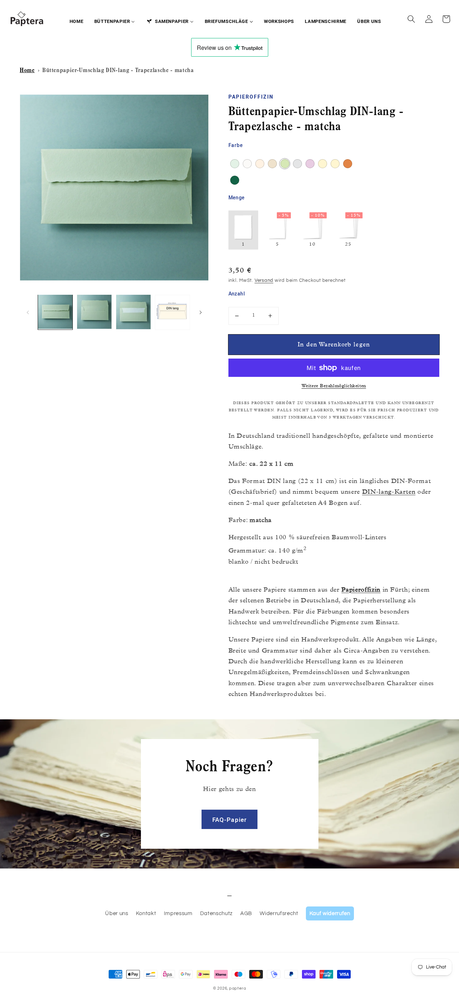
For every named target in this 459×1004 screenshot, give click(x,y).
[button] (411, 19)
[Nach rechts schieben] (201, 312)
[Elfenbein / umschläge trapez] (322, 163)
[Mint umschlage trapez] (234, 163)
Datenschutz (216, 913)
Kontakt (146, 913)
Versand (264, 280)
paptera (237, 988)
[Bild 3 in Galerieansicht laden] (133, 312)
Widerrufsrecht (279, 913)
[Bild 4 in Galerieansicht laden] (172, 312)
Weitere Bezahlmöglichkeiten (334, 386)
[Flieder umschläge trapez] (310, 163)
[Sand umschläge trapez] (272, 163)
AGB (246, 913)
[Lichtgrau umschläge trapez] (297, 163)
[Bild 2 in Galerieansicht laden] (94, 312)
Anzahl (236, 294)
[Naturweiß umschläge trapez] (247, 163)
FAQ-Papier (229, 820)
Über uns (116, 913)
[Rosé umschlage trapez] (259, 163)
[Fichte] (234, 180)
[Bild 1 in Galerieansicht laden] (55, 312)
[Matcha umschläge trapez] (284, 163)
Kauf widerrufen (329, 913)
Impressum (178, 913)
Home (27, 71)
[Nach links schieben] (28, 312)
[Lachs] (347, 163)
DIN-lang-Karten (389, 492)
